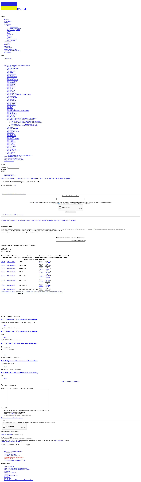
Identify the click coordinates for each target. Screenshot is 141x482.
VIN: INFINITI (11, 103)
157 (40, 269)
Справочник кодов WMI (14, 28)
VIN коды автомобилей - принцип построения (17, 65)
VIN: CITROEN (11, 83)
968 (42, 286)
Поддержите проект (6, 434)
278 (40, 266)
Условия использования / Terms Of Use (11, 441)
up (29, 291)
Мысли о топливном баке (11, 475)
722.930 (47, 277)
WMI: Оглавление (9, 161)
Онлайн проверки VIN (10, 49)
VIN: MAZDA (11, 116)
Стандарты (10, 34)
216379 (3, 280)
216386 (3, 285)
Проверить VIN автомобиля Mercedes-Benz (14, 194)
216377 (3, 275)
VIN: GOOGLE (11, 96)
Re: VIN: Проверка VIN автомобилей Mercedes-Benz (19, 319)
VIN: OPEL (10, 133)
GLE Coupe (7, 477)
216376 (3, 271)
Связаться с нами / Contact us (12, 455)
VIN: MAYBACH (12, 115)
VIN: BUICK (10, 75)
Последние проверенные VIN (12, 50)
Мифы (9, 31)
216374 (3, 268)
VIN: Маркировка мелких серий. (13, 156)
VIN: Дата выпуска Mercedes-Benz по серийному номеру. (26, 122)
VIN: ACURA (11, 66)
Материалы (7, 46)
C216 (13, 262)
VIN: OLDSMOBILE (13, 131)
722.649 (47, 272)
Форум (6, 22)
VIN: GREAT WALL (13, 97)
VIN (8, 25)
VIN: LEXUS (11, 112)
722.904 (47, 262)
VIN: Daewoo (11, 84)
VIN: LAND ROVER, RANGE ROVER (18, 111)
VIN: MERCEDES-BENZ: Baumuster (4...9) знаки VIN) (25, 121)
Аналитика (7, 44)
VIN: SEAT (10, 143)
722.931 (47, 269)
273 (40, 262)
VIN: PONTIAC (11, 134)
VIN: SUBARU (11, 146)
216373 (3, 265)
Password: (4, 169)
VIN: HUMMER (11, 100)
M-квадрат (7, 471)
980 (42, 269)
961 (42, 262)
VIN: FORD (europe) (12, 93)
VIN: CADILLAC (12, 77)
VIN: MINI (10, 127)
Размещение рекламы (10, 454)
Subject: (3, 388)
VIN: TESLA (10, 147)
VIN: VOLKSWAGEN (13, 150)
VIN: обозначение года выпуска (13, 158)
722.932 (47, 282)
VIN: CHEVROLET (12, 80)
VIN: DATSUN (11, 85)
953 (42, 272)
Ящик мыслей (11, 40)
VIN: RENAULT (11, 137)
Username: (4, 167)
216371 (3, 262)
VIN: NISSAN (11, 130)
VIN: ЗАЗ (9, 153)
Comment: (4, 408)
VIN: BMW (10, 72)
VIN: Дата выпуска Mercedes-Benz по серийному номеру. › (46, 291)
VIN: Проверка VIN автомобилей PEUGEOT (19, 155)
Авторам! (6, 19)
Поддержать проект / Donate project (13, 457)
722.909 (47, 266)
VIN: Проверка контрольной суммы (14, 159)
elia (15, 185)
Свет (8, 33)
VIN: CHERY (11, 78)
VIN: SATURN (11, 142)
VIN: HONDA (11, 99)
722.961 (47, 286)
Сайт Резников (8, 58)
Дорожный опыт (11, 38)
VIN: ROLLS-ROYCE (13, 139)
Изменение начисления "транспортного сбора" (17, 469)
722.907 (47, 275)
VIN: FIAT (10, 88)
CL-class (9, 262)
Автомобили (7, 24)
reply (5, 325)
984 (42, 276)
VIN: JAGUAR (11, 105)
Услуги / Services (8, 458)
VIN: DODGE (11, 87)
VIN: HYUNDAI (11, 102)
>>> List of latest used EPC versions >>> (12, 214)
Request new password (10, 175)
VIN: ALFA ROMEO (13, 68)
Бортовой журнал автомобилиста (13, 451)
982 (42, 281)
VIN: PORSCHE (11, 136)
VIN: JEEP (10, 106)
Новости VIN (14, 27)
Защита (9, 37)
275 (40, 272)
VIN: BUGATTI (11, 74)
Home (2, 178)
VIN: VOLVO (11, 152)
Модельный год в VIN (13, 30)
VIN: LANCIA (11, 109)
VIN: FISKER (11, 90)
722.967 (47, 290)
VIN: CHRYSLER (12, 81)
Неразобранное (8, 47)
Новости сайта (8, 21)
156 (40, 276)
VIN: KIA (10, 108)
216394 (3, 289)
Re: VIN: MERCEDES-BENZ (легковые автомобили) (19, 343)
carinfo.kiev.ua (59, 440)
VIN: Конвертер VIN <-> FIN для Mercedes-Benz (23, 124)
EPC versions (7, 52)
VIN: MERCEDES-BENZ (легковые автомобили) (21, 119)
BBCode (13, 413)
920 (42, 266)
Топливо (9, 36)
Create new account (9, 174)
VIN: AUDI (10, 69)
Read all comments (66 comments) (70, 381)
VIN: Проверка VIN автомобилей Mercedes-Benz (24, 125)
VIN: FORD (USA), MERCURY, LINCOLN (19, 94)
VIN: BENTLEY (11, 71)
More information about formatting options (12, 418)
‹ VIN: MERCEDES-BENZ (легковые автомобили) (15, 291)
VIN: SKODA (11, 144)
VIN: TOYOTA (11, 149)
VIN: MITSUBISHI (12, 128)
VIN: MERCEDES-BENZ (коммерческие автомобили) (22, 118)
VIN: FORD (10, 91)
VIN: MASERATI (12, 114)
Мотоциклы (7, 41)
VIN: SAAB (10, 140)
